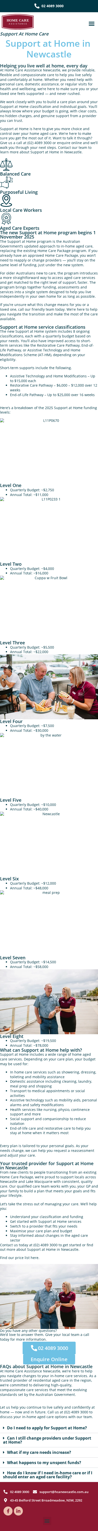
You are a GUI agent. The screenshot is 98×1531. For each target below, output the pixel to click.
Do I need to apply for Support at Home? (47, 1428)
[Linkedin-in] (18, 1511)
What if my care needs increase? (39, 1452)
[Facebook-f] (8, 1511)
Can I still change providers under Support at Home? (47, 1440)
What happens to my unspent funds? (44, 1462)
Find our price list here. (19, 1257)
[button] (91, 23)
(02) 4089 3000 (39, 142)
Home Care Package (54, 250)
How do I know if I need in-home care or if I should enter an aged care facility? (47, 1475)
